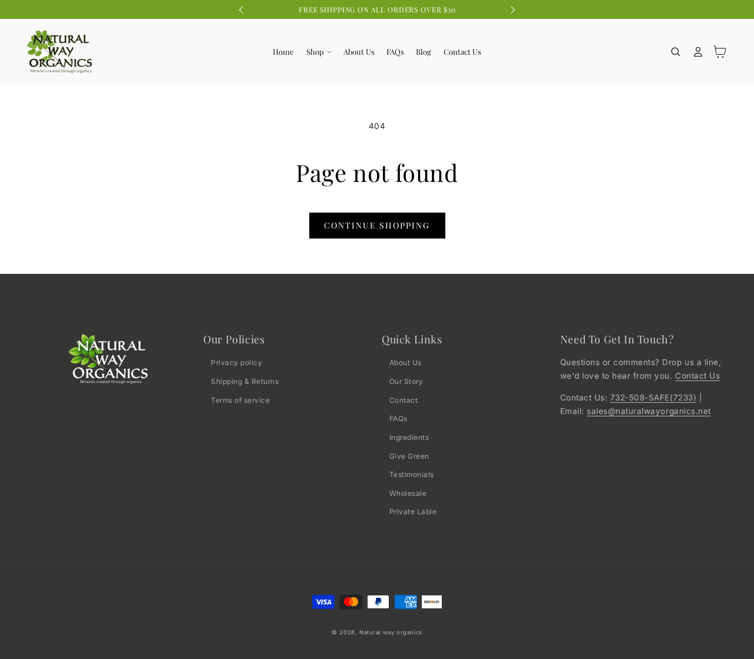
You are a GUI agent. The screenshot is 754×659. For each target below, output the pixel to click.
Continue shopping (377, 225)
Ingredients (409, 437)
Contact (403, 400)
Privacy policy (236, 362)
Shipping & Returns (245, 381)
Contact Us (697, 375)
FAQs (398, 418)
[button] (318, 52)
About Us (405, 362)
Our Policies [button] (233, 339)
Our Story (406, 381)
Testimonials (411, 474)
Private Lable (413, 511)
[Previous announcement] (241, 9)
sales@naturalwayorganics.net (648, 411)
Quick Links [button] (412, 339)
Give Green (409, 456)
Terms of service (240, 400)
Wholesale (408, 493)
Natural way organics (390, 632)
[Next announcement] (512, 9)
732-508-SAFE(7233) (653, 397)
